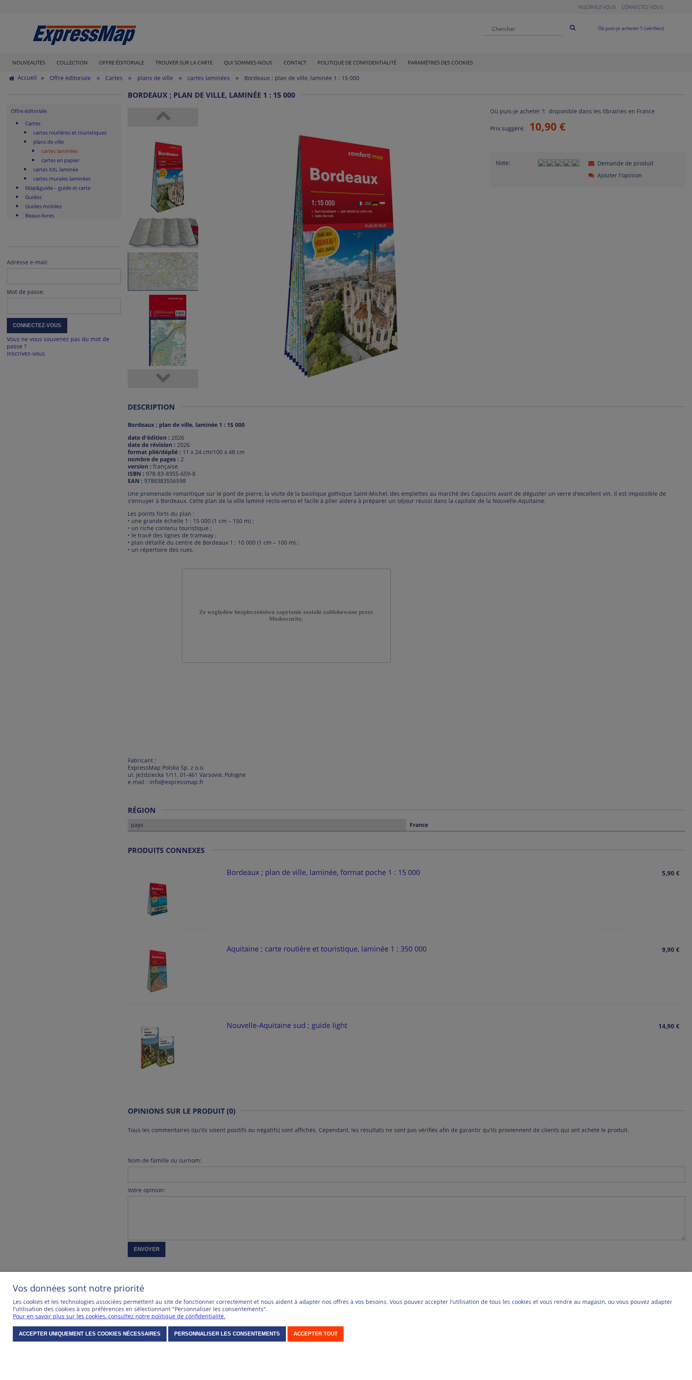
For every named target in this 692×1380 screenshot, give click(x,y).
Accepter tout (316, 1334)
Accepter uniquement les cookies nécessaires (90, 1334)
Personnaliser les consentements (227, 1334)
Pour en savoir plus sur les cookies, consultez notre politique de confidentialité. (119, 1316)
